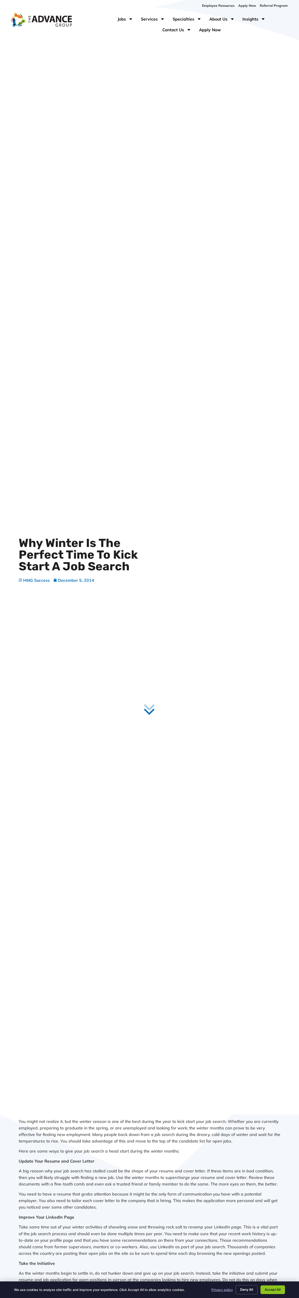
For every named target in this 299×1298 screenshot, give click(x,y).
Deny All (246, 1289)
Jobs (125, 20)
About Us (224, 20)
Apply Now (212, 31)
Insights (256, 20)
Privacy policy (222, 1290)
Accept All (273, 1289)
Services (155, 20)
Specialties (189, 20)
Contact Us (178, 31)
